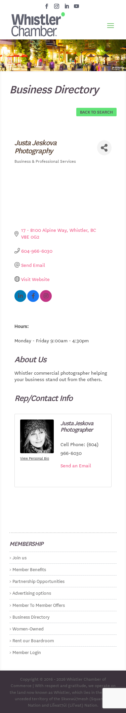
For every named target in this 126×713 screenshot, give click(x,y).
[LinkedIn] (66, 8)
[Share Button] (104, 147)
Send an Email (75, 465)
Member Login (26, 651)
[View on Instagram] (46, 300)
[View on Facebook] (33, 300)
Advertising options (31, 592)
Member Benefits (29, 568)
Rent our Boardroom (33, 640)
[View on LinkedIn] (20, 300)
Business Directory (30, 616)
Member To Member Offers (38, 604)
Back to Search (96, 111)
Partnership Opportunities (38, 580)
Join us (19, 557)
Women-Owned (28, 628)
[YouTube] (76, 8)
